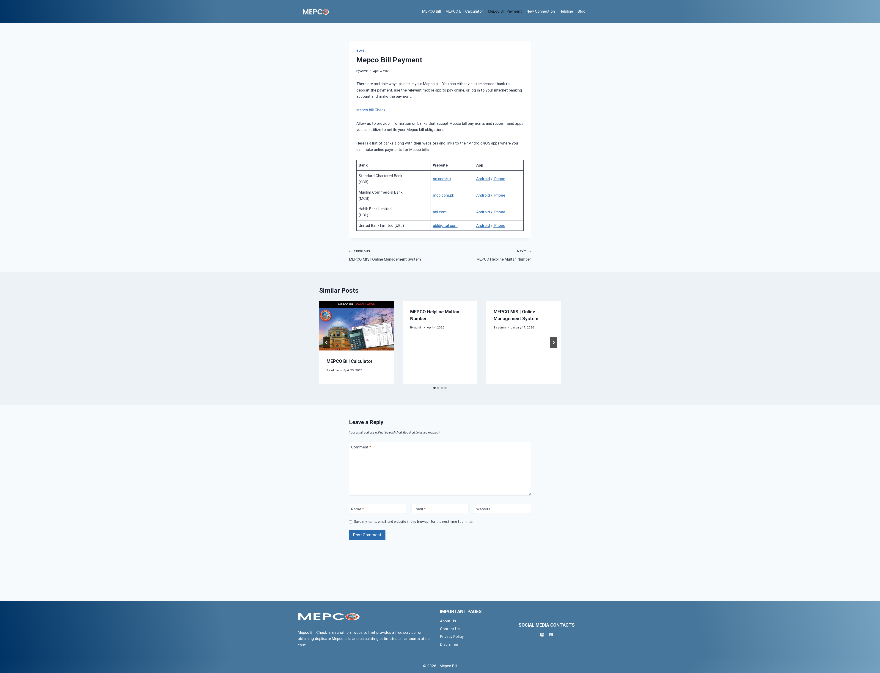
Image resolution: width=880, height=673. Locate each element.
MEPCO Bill (431, 11)
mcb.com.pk (443, 195)
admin (364, 71)
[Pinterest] (551, 635)
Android (483, 178)
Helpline (566, 11)
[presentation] (356, 325)
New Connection (540, 11)
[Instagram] (542, 635)
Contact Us (450, 628)
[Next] (553, 342)
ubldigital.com (445, 225)
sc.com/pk (442, 178)
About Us (448, 621)
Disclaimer (449, 644)
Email (420, 509)
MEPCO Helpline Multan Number (503, 255)
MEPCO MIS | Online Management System (385, 255)
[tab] (434, 388)
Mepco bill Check (370, 110)
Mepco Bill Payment (505, 11)
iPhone (499, 178)
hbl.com (440, 212)
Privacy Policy (452, 636)
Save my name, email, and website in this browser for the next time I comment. (414, 522)
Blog (582, 11)
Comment (361, 447)
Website (483, 509)
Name (357, 509)
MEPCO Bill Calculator (464, 11)
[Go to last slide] (326, 342)
